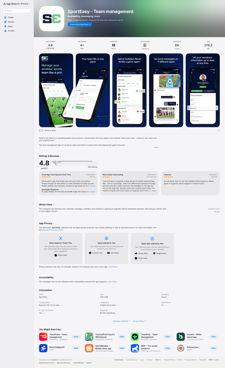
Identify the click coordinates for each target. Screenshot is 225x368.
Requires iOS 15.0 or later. (49, 305)
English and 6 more (108, 305)
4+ (162, 305)
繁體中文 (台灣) (213, 360)
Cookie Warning (78, 363)
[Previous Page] (36, 90)
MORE (93, 186)
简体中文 (158, 360)
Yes (40, 313)
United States (118, 360)
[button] (16, 17)
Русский (150, 360)
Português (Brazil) (190, 360)
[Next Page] (222, 90)
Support (89, 363)
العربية (142, 360)
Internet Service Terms (46, 363)
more (156, 147)
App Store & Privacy (63, 363)
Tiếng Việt (202, 360)
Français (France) (169, 360)
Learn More (113, 267)
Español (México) (132, 360)
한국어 (180, 360)
